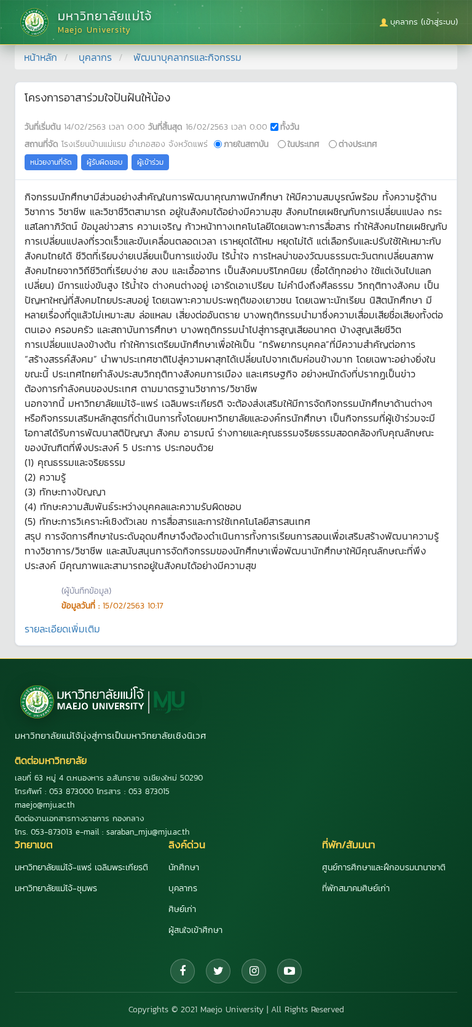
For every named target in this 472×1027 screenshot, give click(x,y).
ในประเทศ (304, 144)
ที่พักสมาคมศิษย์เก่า (356, 888)
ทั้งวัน (289, 126)
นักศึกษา (183, 867)
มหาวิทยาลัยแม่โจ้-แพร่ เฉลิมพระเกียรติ (81, 867)
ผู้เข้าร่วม (150, 162)
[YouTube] (289, 971)
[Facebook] (182, 971)
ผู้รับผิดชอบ (104, 162)
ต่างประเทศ (358, 144)
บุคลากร (95, 57)
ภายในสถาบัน (246, 144)
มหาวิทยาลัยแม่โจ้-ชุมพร (56, 888)
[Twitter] (218, 971)
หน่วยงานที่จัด (51, 162)
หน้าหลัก (40, 57)
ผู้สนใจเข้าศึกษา (195, 930)
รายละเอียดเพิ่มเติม (62, 628)
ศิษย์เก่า (182, 909)
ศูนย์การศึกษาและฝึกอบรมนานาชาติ (384, 867)
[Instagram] (254, 971)
